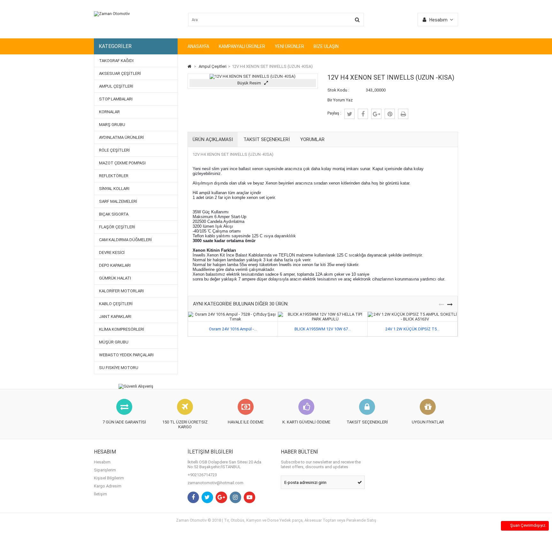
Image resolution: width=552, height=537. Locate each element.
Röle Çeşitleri (114, 150)
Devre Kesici (112, 252)
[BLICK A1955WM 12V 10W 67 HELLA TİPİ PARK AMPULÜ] (322, 314)
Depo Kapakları (115, 265)
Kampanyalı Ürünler (242, 46)
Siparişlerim (105, 470)
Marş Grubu (112, 124)
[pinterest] (390, 114)
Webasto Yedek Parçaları (126, 354)
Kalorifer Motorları (121, 290)
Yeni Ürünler (289, 46)
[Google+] (221, 497)
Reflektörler (113, 175)
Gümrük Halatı (115, 278)
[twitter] (349, 114)
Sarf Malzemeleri (118, 201)
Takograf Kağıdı (116, 60)
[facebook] (363, 114)
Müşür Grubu (113, 342)
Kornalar (109, 111)
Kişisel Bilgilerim (109, 478)
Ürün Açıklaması (213, 139)
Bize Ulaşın (326, 46)
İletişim (100, 494)
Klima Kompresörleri (121, 329)
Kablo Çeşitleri (116, 303)
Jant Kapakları (115, 316)
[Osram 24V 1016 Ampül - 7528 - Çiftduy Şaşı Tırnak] (233, 314)
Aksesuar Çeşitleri (120, 73)
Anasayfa (198, 46)
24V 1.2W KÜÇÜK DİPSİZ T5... (412, 329)
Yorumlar (312, 139)
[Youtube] (249, 497)
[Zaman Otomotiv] (112, 13)
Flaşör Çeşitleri (117, 227)
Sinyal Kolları (114, 188)
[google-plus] (376, 114)
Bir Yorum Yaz (340, 100)
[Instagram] (235, 497)
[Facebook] (193, 497)
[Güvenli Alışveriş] (136, 386)
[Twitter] (207, 497)
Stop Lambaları (116, 99)
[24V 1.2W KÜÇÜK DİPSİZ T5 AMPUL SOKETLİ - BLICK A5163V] (412, 314)
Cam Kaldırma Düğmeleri (125, 239)
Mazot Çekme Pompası (122, 163)
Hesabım (102, 462)
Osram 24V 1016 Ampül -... (233, 329)
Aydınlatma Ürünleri (121, 137)
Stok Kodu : (338, 90)
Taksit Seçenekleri (266, 139)
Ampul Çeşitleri (116, 86)
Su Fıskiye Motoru (118, 367)
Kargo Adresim (107, 486)
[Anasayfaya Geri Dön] (189, 66)
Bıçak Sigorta (113, 214)
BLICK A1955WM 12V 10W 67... (323, 329)
